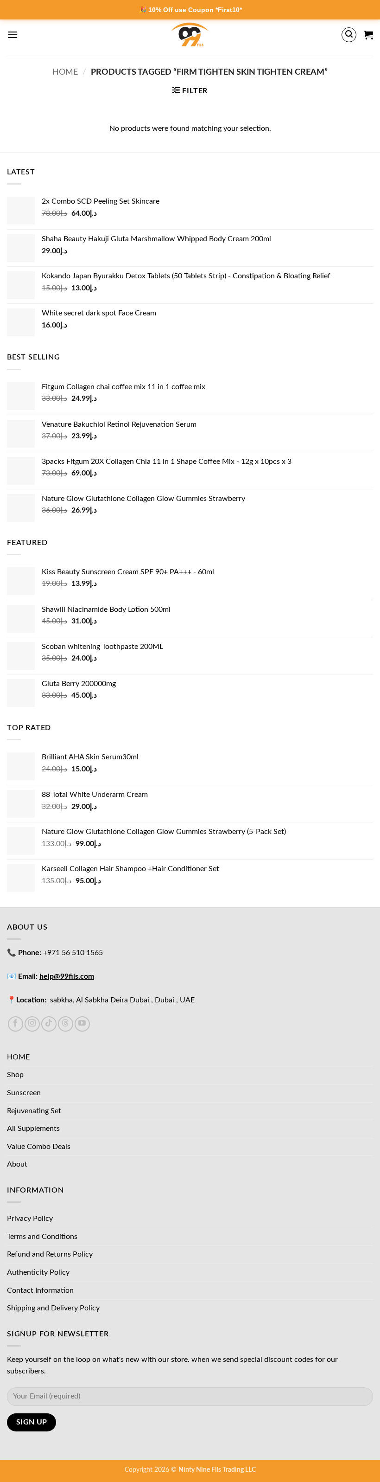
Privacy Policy (30, 1218)
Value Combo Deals (38, 1146)
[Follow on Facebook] (15, 1024)
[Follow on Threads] (65, 1024)
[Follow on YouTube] (82, 1024)
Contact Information (40, 1290)
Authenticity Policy (38, 1272)
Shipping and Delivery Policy (53, 1308)
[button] (12, 34)
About (17, 1164)
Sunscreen (24, 1093)
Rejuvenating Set (34, 1111)
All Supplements (33, 1128)
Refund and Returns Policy (50, 1254)
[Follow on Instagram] (32, 1024)
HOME (18, 1057)
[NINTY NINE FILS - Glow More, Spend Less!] (190, 35)
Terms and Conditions (42, 1236)
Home (65, 72)
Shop (15, 1074)
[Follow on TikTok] (49, 1024)
